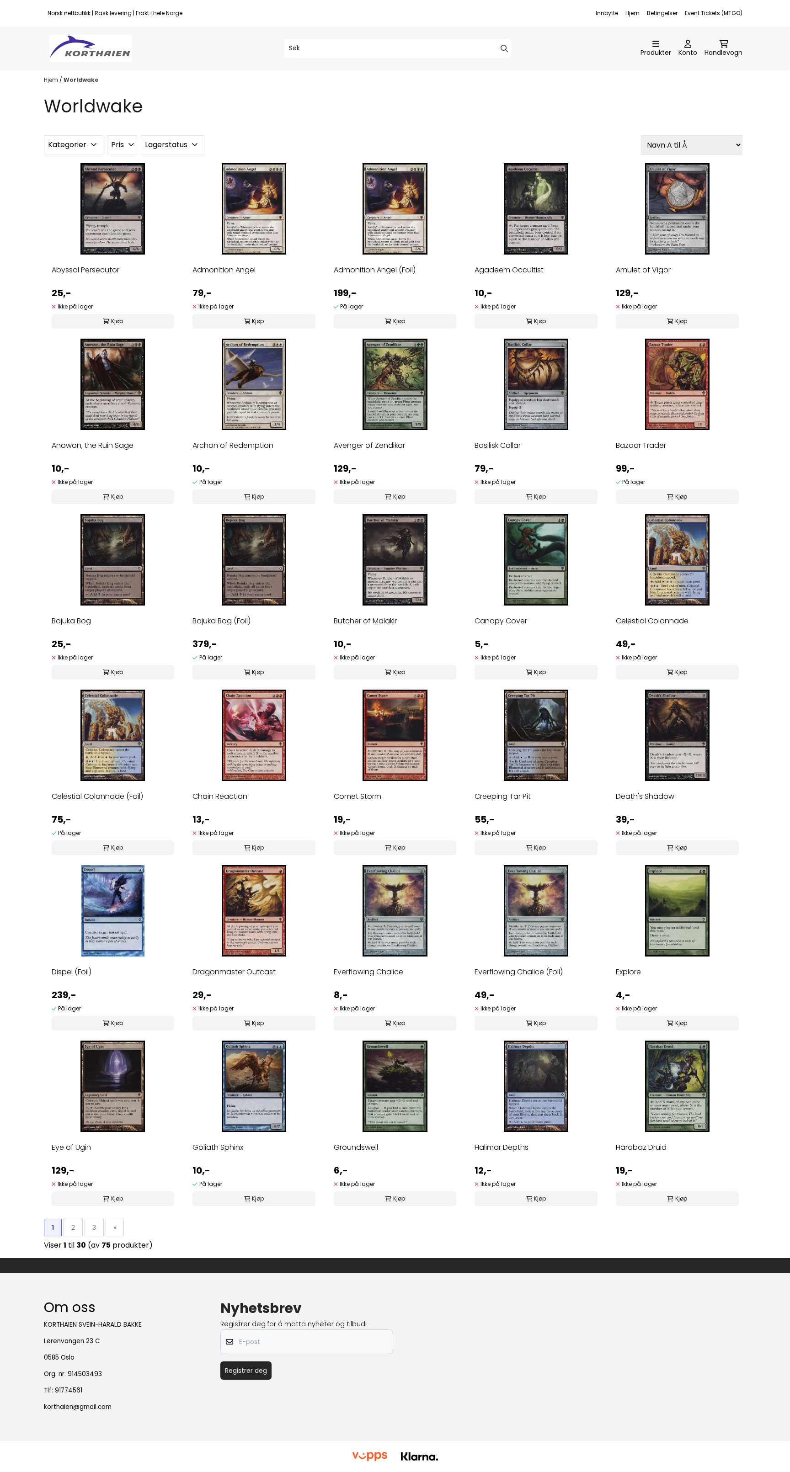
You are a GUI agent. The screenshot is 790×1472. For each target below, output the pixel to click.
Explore (628, 972)
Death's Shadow (645, 796)
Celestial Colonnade (652, 621)
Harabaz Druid (641, 1147)
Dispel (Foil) (71, 972)
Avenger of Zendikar (369, 445)
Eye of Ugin (71, 1147)
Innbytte (607, 13)
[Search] (504, 48)
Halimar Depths (501, 1147)
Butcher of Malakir (365, 621)
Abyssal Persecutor (85, 270)
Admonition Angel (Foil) (375, 270)
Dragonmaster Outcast (234, 972)
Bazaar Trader (641, 445)
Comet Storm (357, 796)
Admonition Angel (224, 270)
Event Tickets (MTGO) (713, 13)
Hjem (632, 13)
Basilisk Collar (498, 445)
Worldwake (81, 80)
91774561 (68, 1390)
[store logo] (90, 48)
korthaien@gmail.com (78, 1407)
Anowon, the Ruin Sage (92, 445)
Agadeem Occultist (509, 270)
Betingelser (662, 13)
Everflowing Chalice (368, 972)
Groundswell (356, 1147)
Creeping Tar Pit (503, 796)
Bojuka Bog (71, 621)
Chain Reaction (219, 796)
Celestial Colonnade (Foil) (97, 796)
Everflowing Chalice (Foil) (519, 972)
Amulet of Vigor (643, 270)
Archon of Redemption (232, 445)
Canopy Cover (501, 621)
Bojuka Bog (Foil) (221, 621)
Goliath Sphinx (217, 1147)
